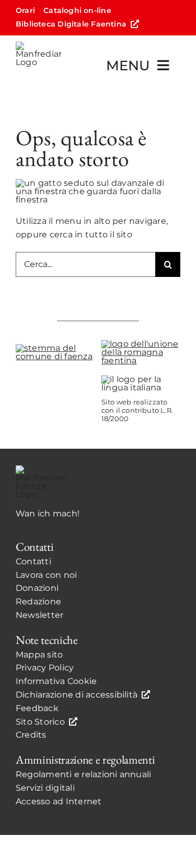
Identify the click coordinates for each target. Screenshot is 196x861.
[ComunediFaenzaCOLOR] (55, 348)
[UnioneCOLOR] (140, 344)
